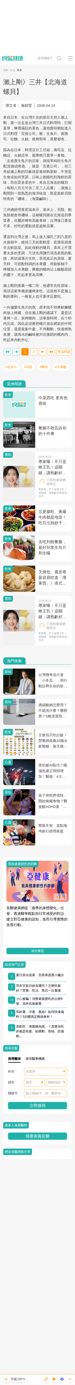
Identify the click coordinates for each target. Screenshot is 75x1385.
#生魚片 (11, 367)
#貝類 (28, 367)
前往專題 (37, 951)
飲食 (19, 70)
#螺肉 (44, 367)
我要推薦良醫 (38, 1136)
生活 (12, 70)
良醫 (5, 70)
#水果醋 (60, 367)
